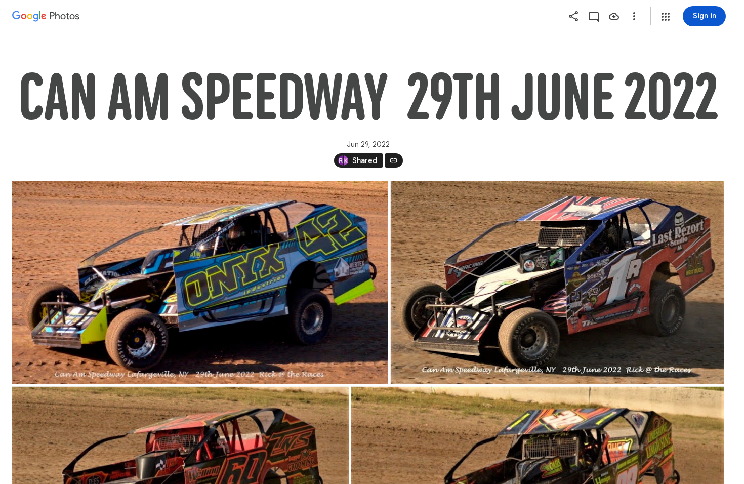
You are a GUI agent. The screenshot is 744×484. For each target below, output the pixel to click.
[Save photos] (614, 16)
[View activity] (594, 16)
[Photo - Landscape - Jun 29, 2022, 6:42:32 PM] (557, 282)
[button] (665, 17)
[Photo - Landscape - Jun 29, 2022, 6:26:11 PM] (200, 282)
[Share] (573, 16)
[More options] (634, 16)
